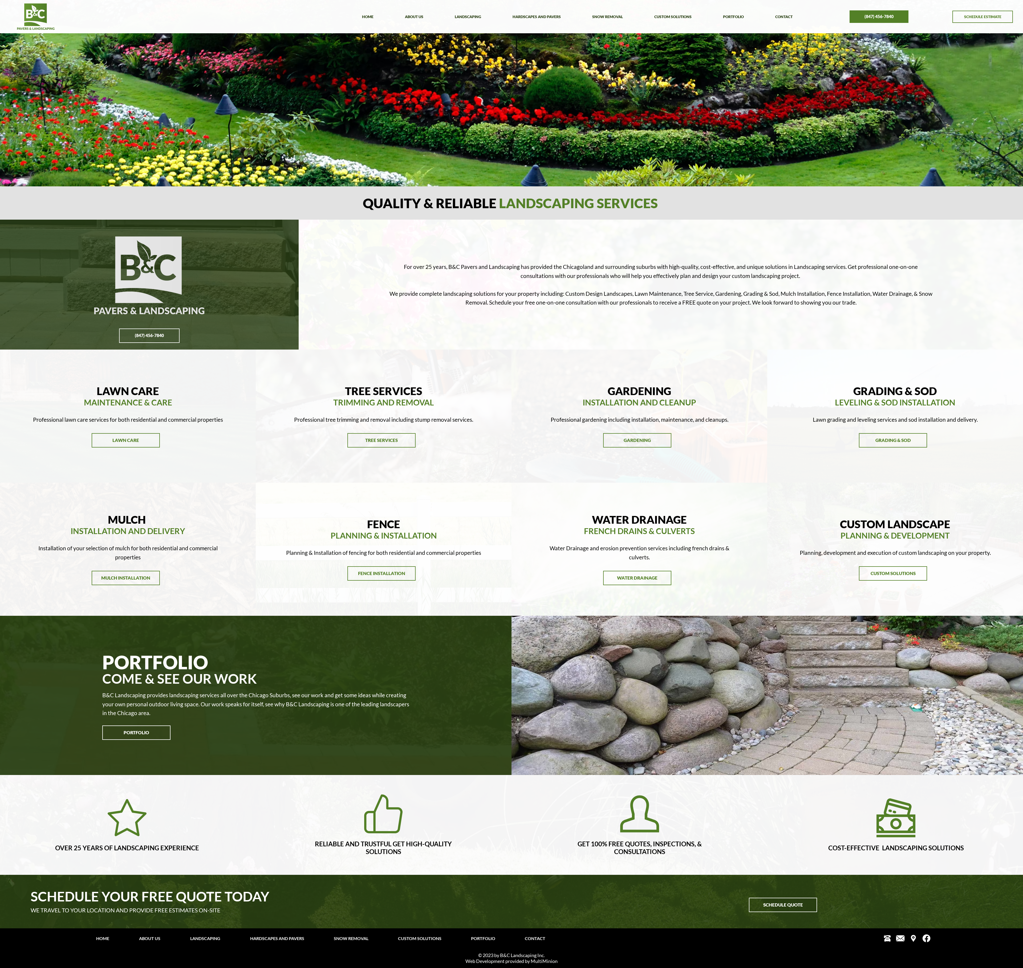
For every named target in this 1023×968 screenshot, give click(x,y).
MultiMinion (544, 961)
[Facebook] (926, 938)
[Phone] (887, 938)
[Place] (913, 938)
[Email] (900, 938)
